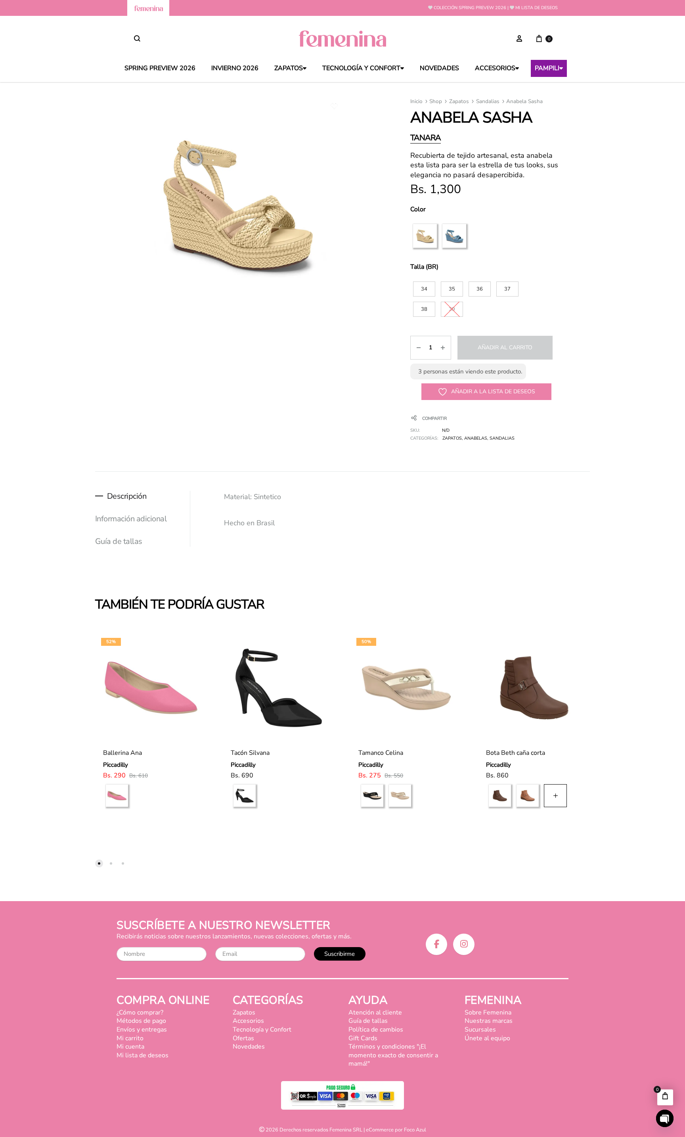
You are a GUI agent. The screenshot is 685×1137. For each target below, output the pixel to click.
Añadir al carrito (505, 347)
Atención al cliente (375, 1012)
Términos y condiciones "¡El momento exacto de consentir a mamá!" (393, 1055)
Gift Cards (362, 1038)
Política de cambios (375, 1029)
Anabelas (475, 438)
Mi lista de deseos (536, 8)
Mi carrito (130, 1038)
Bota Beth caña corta (515, 752)
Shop (435, 101)
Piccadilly (115, 765)
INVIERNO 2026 (234, 68)
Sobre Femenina (488, 1012)
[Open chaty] (665, 1118)
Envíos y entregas (142, 1029)
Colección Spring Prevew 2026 (470, 8)
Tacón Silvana (250, 752)
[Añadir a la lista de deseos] (191, 641)
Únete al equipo (487, 1038)
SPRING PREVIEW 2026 (159, 68)
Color (418, 209)
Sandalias (487, 101)
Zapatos (288, 68)
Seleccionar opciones (142, 827)
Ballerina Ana (122, 752)
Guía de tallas (368, 1020)
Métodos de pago (141, 1020)
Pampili (547, 68)
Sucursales (480, 1029)
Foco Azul (415, 1129)
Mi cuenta (130, 1046)
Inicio (416, 101)
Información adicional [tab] (131, 518)
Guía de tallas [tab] (118, 541)
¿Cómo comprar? (140, 1012)
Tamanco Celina (380, 752)
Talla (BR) (424, 266)
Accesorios (495, 68)
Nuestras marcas (489, 1020)
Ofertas (243, 1038)
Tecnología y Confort (361, 68)
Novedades (439, 68)
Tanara (425, 137)
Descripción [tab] (127, 496)
